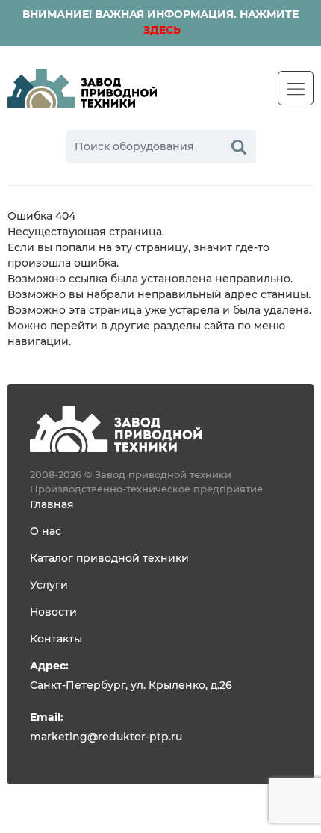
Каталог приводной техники (109, 559)
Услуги (49, 585)
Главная (52, 505)
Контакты (56, 639)
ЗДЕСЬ (160, 30)
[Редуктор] (116, 428)
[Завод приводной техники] (82, 88)
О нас (45, 532)
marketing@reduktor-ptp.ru (106, 737)
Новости (53, 612)
